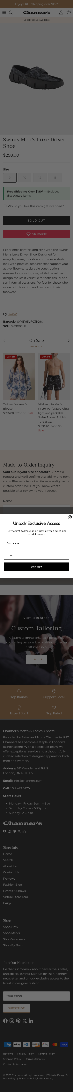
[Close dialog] (70, 517)
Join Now (36, 566)
